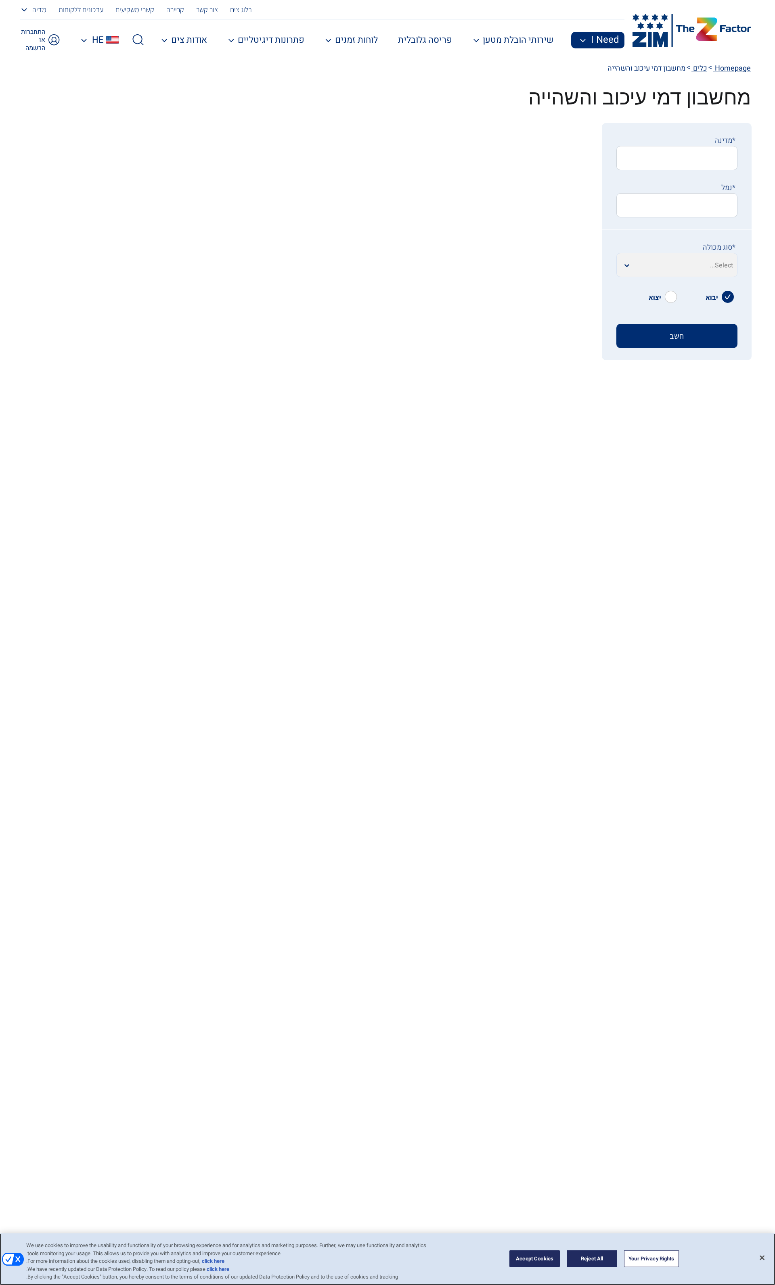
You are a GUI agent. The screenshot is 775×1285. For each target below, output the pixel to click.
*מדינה (725, 140)
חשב (677, 336)
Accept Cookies (534, 1258)
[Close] (762, 1258)
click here (213, 1261)
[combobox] (676, 158)
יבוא (712, 297)
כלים (699, 68)
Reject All (592, 1258)
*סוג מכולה (719, 247)
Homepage (732, 68)
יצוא (655, 297)
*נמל (728, 187)
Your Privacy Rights (651, 1258)
